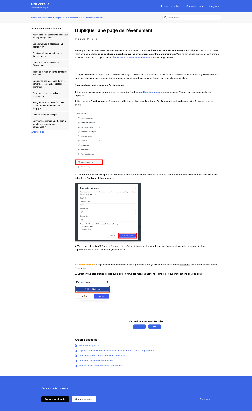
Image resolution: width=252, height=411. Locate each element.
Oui (139, 327)
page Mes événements (150, 92)
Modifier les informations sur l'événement (46, 64)
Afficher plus (37, 131)
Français (213, 6)
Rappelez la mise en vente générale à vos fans (50, 73)
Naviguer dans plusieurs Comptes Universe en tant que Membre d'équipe (48, 105)
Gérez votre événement (92, 17)
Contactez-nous (194, 6)
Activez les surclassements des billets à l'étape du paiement (50, 36)
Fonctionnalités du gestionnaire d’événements (47, 54)
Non (154, 327)
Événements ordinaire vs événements (131, 57)
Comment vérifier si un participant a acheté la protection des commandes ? (49, 124)
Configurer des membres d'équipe (96, 360)
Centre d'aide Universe (41, 17)
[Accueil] (40, 6)
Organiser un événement (66, 17)
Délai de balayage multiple (45, 115)
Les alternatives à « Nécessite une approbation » (49, 45)
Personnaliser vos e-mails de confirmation (46, 94)
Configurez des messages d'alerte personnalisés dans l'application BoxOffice (49, 84)
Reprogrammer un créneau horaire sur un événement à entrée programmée (116, 350)
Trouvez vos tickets (171, 6)
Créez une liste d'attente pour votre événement (102, 355)
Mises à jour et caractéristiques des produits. (101, 365)
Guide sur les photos (89, 345)
